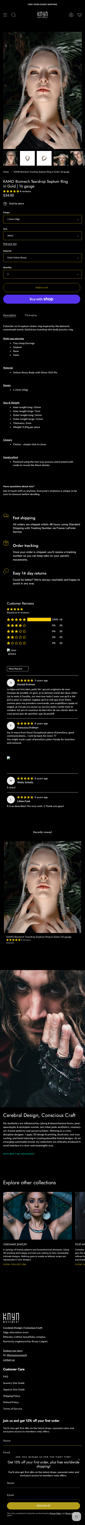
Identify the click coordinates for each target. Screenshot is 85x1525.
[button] (11, 191)
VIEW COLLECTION (14, 1264)
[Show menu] (5, 15)
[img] (25, 680)
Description (9, 315)
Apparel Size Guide (14, 1389)
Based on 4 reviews (18, 612)
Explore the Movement (19, 1153)
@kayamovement (17, 1355)
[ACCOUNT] (71, 15)
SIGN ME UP (43, 1505)
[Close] (79, 1460)
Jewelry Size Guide (14, 1383)
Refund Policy (11, 1402)
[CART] (79, 15)
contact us (9, 1359)
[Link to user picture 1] (8, 758)
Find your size (10, 243)
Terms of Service (12, 1408)
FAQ (5, 1376)
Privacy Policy (55, 1513)
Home (6, 171)
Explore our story (13, 1350)
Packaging (31, 315)
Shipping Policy (11, 1396)
